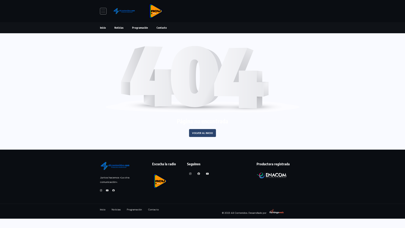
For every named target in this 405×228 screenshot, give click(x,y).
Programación (140, 27)
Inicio (103, 27)
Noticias (119, 27)
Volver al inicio (202, 133)
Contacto (161, 27)
